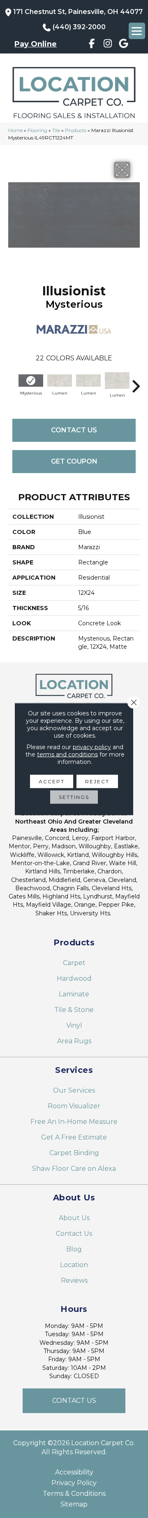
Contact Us (74, 430)
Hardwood (74, 978)
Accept (52, 781)
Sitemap (74, 1504)
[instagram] (107, 45)
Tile (56, 130)
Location (74, 1265)
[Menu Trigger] (137, 31)
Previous (12, 382)
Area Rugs (74, 1041)
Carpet (74, 963)
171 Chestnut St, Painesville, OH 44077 (78, 12)
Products (75, 130)
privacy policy (92, 747)
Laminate (74, 994)
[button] (74, 1400)
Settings (74, 797)
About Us (74, 1218)
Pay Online (35, 44)
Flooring (37, 130)
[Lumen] (59, 380)
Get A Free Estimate (74, 1137)
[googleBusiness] (124, 45)
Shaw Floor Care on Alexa (74, 1168)
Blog (74, 1249)
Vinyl (74, 1025)
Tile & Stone (74, 1010)
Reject (97, 781)
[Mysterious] (30, 380)
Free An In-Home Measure (74, 1122)
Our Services (74, 1090)
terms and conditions (67, 754)
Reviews (74, 1280)
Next (136, 382)
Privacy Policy (74, 1483)
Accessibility (74, 1472)
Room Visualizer (74, 1106)
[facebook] (92, 45)
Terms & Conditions (74, 1493)
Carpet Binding (74, 1153)
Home (15, 130)
